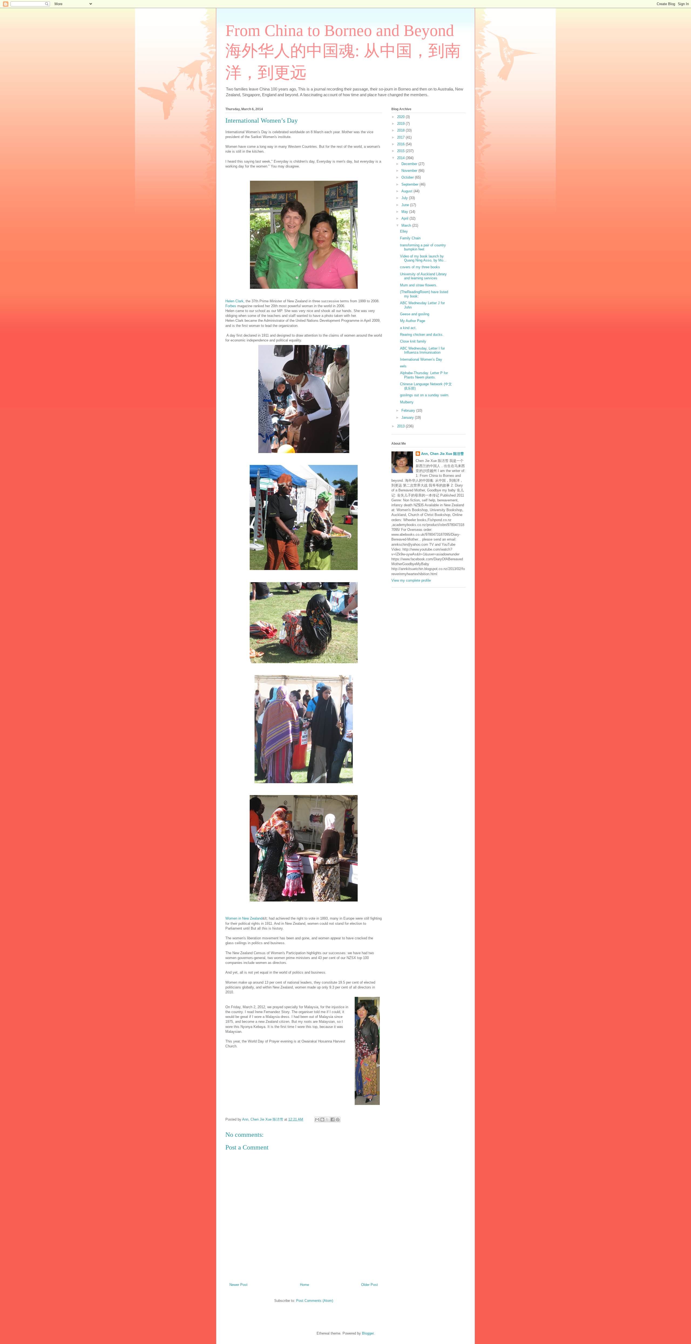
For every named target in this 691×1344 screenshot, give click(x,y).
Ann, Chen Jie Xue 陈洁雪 (442, 454)
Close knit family (413, 341)
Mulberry (407, 402)
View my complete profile (411, 580)
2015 (401, 151)
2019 (401, 124)
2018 (401, 130)
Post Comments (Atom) (314, 1301)
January (408, 417)
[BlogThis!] (322, 1119)
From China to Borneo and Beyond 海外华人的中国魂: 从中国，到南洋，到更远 (343, 52)
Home (304, 1285)
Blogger (368, 1333)
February (408, 410)
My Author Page (412, 321)
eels (403, 366)
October (408, 177)
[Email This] (317, 1119)
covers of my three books (420, 267)
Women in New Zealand (243, 918)
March (406, 225)
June (405, 205)
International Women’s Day (421, 359)
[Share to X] (327, 1119)
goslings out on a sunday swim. (424, 395)
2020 (401, 117)
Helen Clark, (235, 301)
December (409, 164)
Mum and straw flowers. (418, 285)
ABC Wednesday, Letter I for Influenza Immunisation (422, 350)
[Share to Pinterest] (337, 1119)
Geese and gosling (414, 314)
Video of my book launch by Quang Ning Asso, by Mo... (423, 258)
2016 (401, 144)
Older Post (369, 1285)
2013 (401, 426)
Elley (404, 231)
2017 (401, 137)
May (405, 212)
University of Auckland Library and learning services (423, 276)
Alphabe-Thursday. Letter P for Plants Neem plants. (424, 375)
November (409, 171)
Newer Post (238, 1285)
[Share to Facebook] (332, 1119)
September (410, 184)
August (407, 191)
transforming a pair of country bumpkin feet (423, 247)
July (405, 198)
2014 (401, 158)
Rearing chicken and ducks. (421, 335)
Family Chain (410, 238)
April (405, 218)
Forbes (230, 306)
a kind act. (408, 328)
